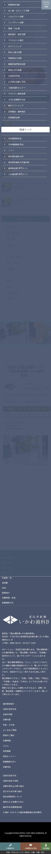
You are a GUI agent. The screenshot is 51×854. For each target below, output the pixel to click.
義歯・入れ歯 (14, 28)
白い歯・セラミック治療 (18, 10)
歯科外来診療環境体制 (12, 807)
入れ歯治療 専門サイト (18, 174)
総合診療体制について (12, 796)
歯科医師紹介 (8, 703)
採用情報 (7, 751)
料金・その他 (8, 724)
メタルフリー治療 (16, 16)
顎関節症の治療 (15, 58)
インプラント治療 (16, 22)
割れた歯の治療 (15, 52)
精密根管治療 (14, 4)
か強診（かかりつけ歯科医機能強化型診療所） (23, 812)
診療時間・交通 (8, 597)
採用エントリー (9, 756)
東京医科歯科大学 (16, 156)
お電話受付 (10, 848)
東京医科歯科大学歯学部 (18, 162)
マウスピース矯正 (16, 40)
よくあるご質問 (9, 730)
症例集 (5, 582)
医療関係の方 (7, 602)
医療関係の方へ (9, 761)
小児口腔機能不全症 (16, 99)
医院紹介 (6, 592)
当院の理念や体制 (10, 780)
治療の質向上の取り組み (13, 786)
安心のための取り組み (12, 791)
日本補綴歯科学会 (16, 144)
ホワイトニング (15, 46)
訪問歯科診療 (14, 117)
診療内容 (7, 719)
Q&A (4, 587)
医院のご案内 (8, 735)
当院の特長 (8, 714)
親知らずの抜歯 (15, 70)
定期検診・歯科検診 (16, 111)
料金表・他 (7, 577)
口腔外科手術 (14, 76)
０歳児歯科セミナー (16, 87)
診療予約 (7, 767)
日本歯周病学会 (15, 138)
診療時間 (7, 740)
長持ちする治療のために (13, 801)
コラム (6, 745)
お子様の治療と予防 (16, 82)
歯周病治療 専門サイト (18, 168)
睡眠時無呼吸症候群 (16, 64)
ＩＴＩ (11, 150)
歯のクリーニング (16, 105)
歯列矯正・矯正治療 (16, 34)
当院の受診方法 (9, 709)
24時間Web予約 (31, 848)
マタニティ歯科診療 (16, 93)
